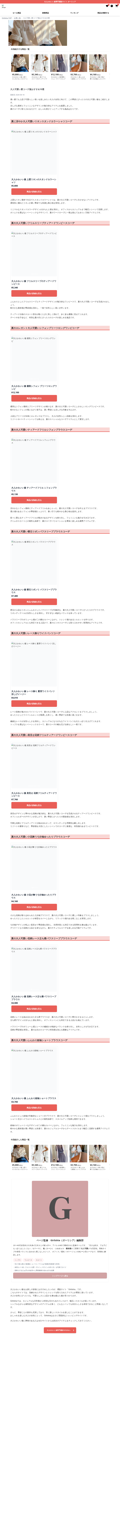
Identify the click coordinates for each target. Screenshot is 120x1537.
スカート (39, 1260)
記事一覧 (17, 18)
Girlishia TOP (7, 18)
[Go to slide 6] (37, 378)
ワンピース (28, 1260)
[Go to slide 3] (35, 172)
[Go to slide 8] (38, 480)
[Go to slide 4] (35, 273)
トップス (18, 1260)
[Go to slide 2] (34, 172)
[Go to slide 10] (40, 1090)
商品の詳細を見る (34, 191)
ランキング (74, 13)
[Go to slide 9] (39, 480)
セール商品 (17, 13)
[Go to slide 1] (32, 172)
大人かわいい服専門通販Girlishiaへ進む (59, 1331)
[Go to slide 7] (38, 378)
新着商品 (45, 13)
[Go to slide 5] (37, 273)
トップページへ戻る (60, 1275)
